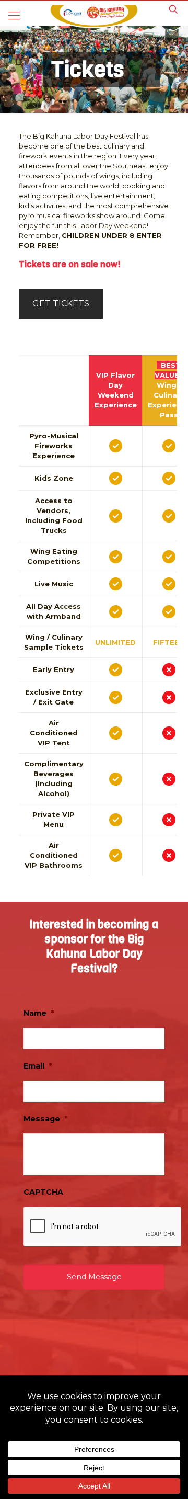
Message (45, 1118)
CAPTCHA (43, 1192)
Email (38, 1066)
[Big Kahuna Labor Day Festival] (94, 15)
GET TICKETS (60, 304)
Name (39, 1013)
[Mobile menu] (14, 16)
